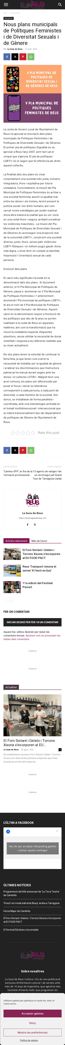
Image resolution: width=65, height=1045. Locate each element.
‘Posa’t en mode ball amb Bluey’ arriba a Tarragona (31, 903)
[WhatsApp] (30, 56)
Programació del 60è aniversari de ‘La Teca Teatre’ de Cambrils (31, 893)
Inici (5, 12)
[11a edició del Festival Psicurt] (12, 587)
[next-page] (11, 600)
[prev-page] (5, 600)
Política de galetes (29, 1040)
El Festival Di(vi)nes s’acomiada (20, 929)
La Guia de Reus (14, 49)
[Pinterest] (22, 56)
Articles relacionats (16, 541)
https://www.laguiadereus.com (32, 518)
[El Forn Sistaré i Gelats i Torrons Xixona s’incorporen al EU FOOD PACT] (12, 554)
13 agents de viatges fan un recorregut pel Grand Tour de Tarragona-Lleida (47, 475)
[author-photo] (32, 508)
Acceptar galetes (33, 1013)
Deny (32, 1023)
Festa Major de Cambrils (16, 911)
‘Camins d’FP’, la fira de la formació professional (17, 473)
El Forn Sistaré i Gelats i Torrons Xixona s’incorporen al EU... (29, 743)
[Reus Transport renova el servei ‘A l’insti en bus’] (12, 571)
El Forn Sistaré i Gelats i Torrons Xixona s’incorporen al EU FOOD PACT (41, 554)
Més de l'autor (39, 541)
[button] (5, 4)
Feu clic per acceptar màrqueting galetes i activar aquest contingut (32, 848)
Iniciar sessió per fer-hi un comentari (32, 622)
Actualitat (15, 12)
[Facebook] (6, 56)
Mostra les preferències (32, 1032)
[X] (14, 56)
